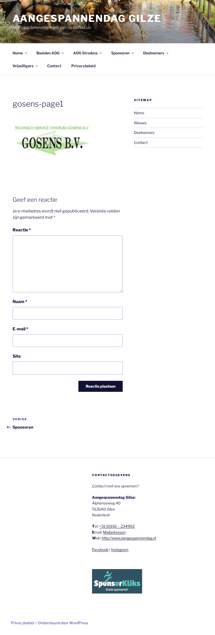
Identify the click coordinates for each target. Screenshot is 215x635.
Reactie (22, 229)
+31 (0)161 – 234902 (117, 526)
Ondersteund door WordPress (63, 623)
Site (17, 356)
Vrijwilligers (23, 66)
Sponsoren (120, 53)
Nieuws (140, 123)
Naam (20, 301)
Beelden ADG (48, 53)
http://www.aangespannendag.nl (129, 538)
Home (18, 53)
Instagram (119, 549)
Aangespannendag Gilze (87, 18)
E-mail (20, 328)
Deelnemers (153, 53)
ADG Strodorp (85, 53)
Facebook (100, 549)
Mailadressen (114, 532)
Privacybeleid (83, 66)
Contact (54, 66)
